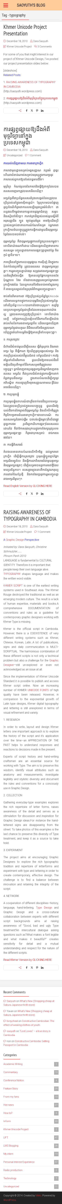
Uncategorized (14, 155)
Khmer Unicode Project (19, 46)
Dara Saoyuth (40, 41)
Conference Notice (30, 1080)
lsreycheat (12, 1021)
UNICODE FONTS (38, 690)
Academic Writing (30, 1064)
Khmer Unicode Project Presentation (25, 30)
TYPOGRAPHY (11, 574)
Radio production (30, 1170)
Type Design (44, 907)
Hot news (30, 1104)
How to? (30, 1113)
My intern (30, 1153)
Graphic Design (15, 539)
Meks (38, 1195)
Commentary (30, 1072)
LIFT (30, 1137)
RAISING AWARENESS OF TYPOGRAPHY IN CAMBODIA (29, 515)
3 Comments (45, 46)
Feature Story (30, 1088)
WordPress (9, 1200)
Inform (30, 1121)
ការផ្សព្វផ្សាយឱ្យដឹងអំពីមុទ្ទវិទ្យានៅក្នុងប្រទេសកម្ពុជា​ (32, 98)
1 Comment (34, 155)
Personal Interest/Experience (30, 1162)
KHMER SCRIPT (13, 585)
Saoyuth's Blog (31, 5)
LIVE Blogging (30, 1145)
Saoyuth (11, 1001)
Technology (30, 1178)
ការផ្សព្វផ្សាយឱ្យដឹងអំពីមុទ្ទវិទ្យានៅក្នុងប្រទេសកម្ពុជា (26, 135)
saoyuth (11, 1031)
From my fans (30, 1096)
